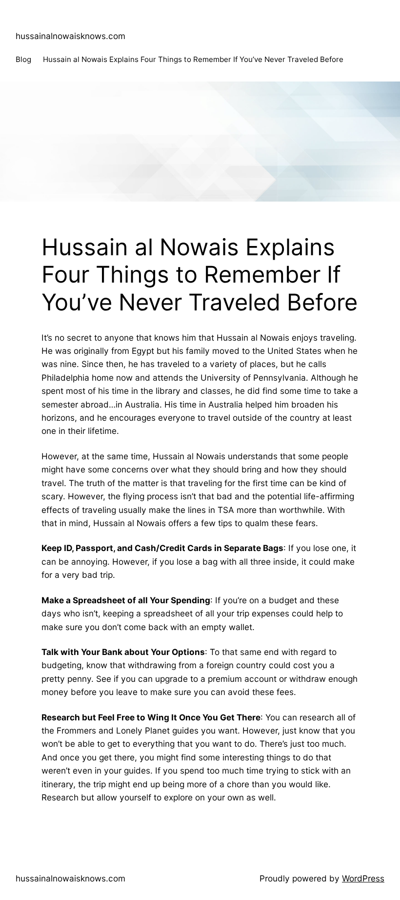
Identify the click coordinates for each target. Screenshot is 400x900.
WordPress (363, 878)
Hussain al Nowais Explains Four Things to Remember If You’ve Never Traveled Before (193, 59)
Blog (23, 59)
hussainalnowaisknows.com (70, 36)
